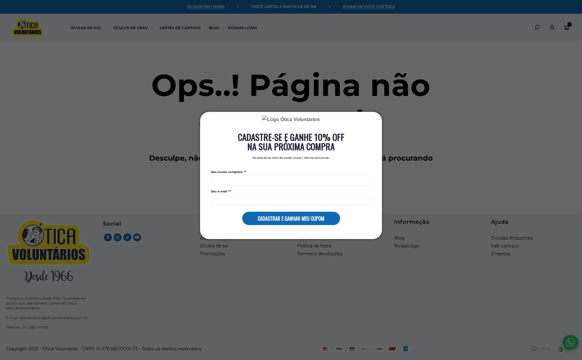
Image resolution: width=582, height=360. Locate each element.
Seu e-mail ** (221, 191)
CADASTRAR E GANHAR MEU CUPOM (291, 218)
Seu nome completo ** (228, 172)
